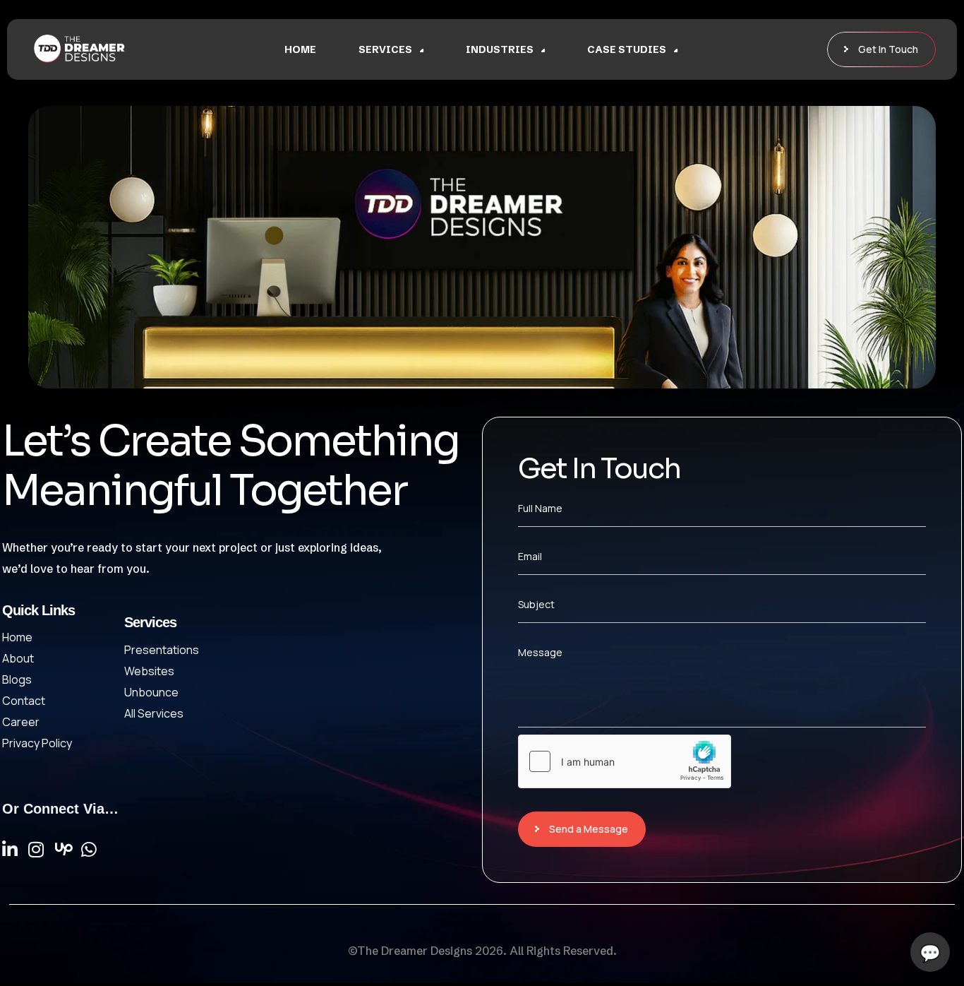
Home (300, 49)
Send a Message (588, 829)
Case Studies (626, 49)
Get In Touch (888, 49)
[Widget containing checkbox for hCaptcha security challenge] (624, 761)
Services (385, 49)
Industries (500, 49)
